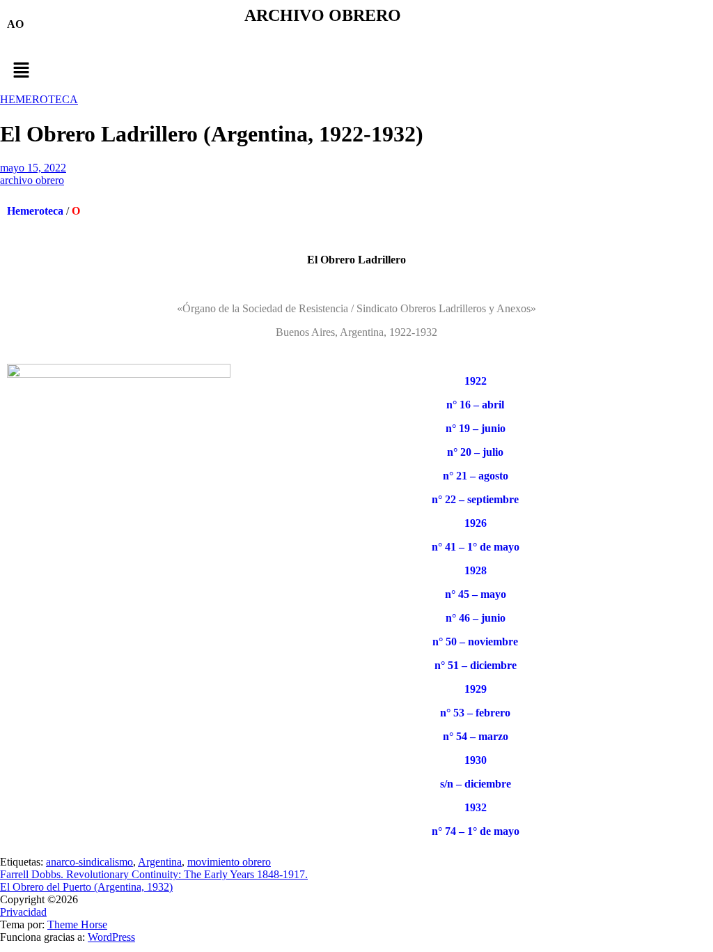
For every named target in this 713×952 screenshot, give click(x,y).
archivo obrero (32, 180)
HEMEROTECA (39, 99)
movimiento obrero (229, 862)
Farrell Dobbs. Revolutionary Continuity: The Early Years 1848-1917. (154, 874)
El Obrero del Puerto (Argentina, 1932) (86, 887)
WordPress (111, 937)
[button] (356, 71)
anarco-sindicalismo (89, 862)
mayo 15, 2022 (33, 168)
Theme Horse (77, 924)
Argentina (160, 862)
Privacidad (23, 912)
